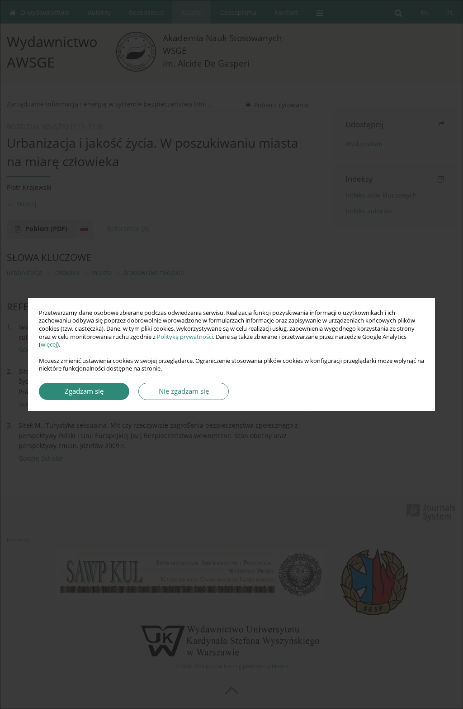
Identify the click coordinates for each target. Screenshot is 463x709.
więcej (49, 344)
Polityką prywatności (185, 337)
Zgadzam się (84, 391)
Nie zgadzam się (184, 391)
